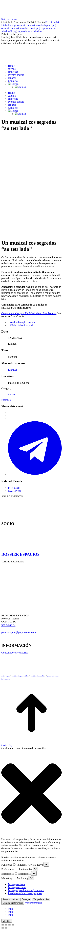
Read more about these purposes (25, 893)
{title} (11, 908)
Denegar (26, 899)
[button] (31, 794)
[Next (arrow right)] (6, 927)
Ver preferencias (41, 899)
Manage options (16, 884)
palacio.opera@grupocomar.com (18, 632)
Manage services (17, 887)
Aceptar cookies (10, 899)
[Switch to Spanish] (20, 87)
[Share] (6, 924)
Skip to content (9, 19)
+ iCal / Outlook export (20, 325)
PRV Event (14, 487)
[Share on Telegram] (35, 474)
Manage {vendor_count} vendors (26, 890)
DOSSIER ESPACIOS (20, 554)
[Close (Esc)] (2, 924)
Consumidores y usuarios (14, 652)
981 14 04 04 (52, 22)
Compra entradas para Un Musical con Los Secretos (28, 313)
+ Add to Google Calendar (22, 322)
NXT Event (14, 490)
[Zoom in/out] (12, 924)
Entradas (12, 369)
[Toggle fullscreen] (9, 924)
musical (12, 394)
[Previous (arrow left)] (2, 927)
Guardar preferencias (13, 903)
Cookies (7, 921)
